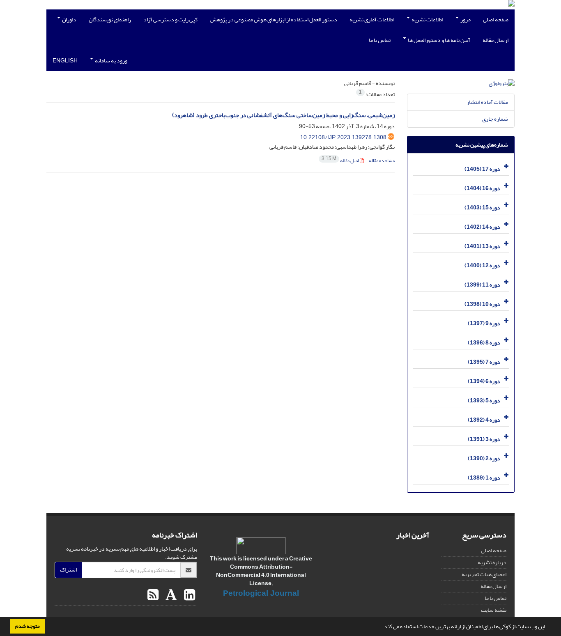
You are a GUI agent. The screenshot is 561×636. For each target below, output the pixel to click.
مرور (465, 19)
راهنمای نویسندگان (110, 19)
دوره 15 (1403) (482, 207)
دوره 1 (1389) (484, 477)
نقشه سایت (493, 609)
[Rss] (153, 595)
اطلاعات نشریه (427, 19)
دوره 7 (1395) (484, 361)
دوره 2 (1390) (484, 458)
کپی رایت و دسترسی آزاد (170, 19)
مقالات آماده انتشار (487, 102)
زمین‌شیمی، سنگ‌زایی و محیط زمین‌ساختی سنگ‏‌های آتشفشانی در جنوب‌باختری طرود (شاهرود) (283, 115)
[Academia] (170, 595)
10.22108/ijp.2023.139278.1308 (343, 137)
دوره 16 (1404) (482, 188)
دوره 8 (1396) (484, 342)
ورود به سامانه (110, 60)
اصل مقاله (341, 160)
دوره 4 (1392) (484, 419)
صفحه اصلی (495, 19)
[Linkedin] (188, 595)
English (65, 60)
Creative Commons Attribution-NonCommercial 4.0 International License (264, 571)
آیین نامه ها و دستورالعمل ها (438, 40)
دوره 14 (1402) (482, 226)
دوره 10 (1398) (482, 304)
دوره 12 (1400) (482, 265)
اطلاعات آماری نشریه (371, 19)
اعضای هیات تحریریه (484, 574)
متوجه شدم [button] (27, 626)
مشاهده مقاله (382, 160)
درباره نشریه (492, 562)
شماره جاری (495, 118)
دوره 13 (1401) (482, 246)
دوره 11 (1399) (482, 284)
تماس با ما (380, 40)
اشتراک (68, 569)
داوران (68, 19)
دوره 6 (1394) (484, 381)
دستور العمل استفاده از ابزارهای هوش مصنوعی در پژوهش (273, 19)
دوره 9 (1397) (484, 323)
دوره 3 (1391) (484, 439)
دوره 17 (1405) (482, 168)
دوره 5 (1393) (484, 400)
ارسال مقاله (495, 40)
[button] (380, 627)
